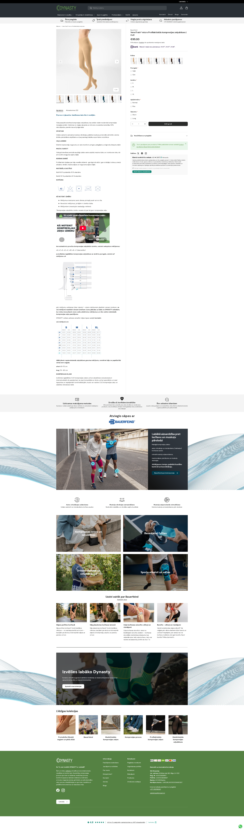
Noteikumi (130, 770)
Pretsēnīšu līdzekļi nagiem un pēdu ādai (66, 738)
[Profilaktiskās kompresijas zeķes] (155, 724)
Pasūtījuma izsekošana (110, 763)
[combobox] (127, 8)
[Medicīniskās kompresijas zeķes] (110, 724)
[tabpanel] (88, 250)
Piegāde (141, 42)
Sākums (58, 26)
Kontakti (162, 15)
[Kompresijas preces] (133, 724)
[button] (187, 8)
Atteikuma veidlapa (134, 782)
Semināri (184, 15)
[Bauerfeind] (88, 724)
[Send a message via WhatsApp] (240, 826)
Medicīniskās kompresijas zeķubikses (178, 739)
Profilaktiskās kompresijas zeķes (155, 738)
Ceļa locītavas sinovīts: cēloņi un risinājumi (137, 626)
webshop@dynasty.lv (157, 793)
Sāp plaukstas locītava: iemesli (103, 625)
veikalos (68, 771)
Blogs (177, 15)
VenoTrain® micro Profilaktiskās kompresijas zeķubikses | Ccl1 (73, 26)
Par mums (106, 770)
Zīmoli (170, 15)
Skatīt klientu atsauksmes (142, 172)
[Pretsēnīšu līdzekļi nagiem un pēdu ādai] (65, 724)
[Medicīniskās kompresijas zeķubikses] (178, 724)
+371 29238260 (155, 789)
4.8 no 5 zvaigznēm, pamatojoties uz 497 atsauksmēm (126, 822)
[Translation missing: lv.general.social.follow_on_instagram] (146, 153)
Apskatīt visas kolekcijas (73, 686)
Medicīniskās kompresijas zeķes (110, 738)
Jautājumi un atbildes (110, 766)
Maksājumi (130, 774)
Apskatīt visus (122, 600)
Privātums (130, 778)
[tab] (59, 110)
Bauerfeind (133, 30)
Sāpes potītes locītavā (65, 625)
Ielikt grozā (168, 124)
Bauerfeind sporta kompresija (164, 473)
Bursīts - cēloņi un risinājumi (169, 625)
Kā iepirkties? (107, 774)
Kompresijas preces (133, 737)
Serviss (105, 782)
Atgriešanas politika (134, 766)
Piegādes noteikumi (134, 763)
